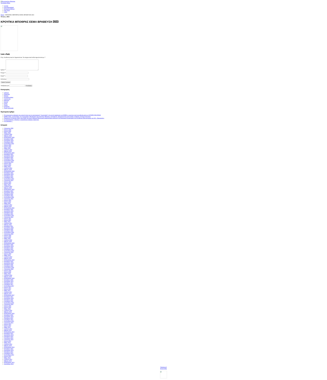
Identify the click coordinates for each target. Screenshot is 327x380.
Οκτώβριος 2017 (8, 284)
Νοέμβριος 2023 (8, 175)
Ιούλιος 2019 (7, 253)
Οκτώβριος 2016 (8, 301)
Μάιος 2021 (7, 221)
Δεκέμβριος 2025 (9, 140)
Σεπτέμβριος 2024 (9, 160)
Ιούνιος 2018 (7, 272)
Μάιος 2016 (7, 309)
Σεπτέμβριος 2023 (9, 178)
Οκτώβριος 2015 (8, 319)
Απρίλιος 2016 (8, 310)
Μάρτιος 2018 (8, 276)
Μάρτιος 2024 (8, 169)
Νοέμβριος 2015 (8, 318)
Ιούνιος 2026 (7, 131)
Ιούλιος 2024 (7, 163)
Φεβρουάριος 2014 (9, 347)
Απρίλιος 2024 (8, 168)
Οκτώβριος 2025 (8, 142)
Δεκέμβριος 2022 (9, 192)
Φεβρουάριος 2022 (9, 208)
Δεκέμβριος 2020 (9, 227)
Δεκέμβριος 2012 (9, 364)
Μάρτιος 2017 (8, 293)
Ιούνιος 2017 (7, 289)
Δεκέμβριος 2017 (9, 281)
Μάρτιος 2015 (8, 330)
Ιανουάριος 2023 (8, 191)
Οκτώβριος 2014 (8, 338)
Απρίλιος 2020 (8, 240)
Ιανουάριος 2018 (8, 279)
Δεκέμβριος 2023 (9, 174)
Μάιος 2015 (7, 327)
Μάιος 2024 (7, 166)
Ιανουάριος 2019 (8, 261)
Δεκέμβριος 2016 (9, 298)
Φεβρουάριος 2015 (9, 332)
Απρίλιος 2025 (8, 149)
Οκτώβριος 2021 (8, 214)
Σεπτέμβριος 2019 (9, 250)
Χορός (6, 105)
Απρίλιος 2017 (8, 292)
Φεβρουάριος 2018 (9, 278)
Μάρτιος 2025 (8, 151)
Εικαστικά (7, 94)
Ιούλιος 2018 (7, 270)
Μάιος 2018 (7, 273)
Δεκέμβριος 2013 (9, 350)
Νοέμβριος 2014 (8, 336)
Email (3, 76)
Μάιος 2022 (7, 203)
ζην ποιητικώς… (8, 121)
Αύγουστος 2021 (8, 217)
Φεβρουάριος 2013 (9, 362)
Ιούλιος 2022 (7, 200)
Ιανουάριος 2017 (8, 296)
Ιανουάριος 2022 (8, 209)
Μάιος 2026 (7, 133)
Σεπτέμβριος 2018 (9, 267)
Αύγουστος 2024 (8, 162)
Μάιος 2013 (7, 358)
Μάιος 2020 (7, 238)
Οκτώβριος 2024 (8, 159)
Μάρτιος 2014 (8, 345)
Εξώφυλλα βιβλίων (9, 9)
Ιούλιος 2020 (7, 235)
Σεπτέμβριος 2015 (9, 321)
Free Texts (7, 10)
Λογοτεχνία (7, 99)
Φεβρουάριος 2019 (9, 260)
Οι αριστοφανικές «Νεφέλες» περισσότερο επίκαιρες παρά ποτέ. (21, 119)
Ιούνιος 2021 (7, 220)
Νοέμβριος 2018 (8, 264)
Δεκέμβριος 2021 (9, 211)
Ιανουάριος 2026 (8, 139)
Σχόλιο (3, 70)
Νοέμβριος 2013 (8, 351)
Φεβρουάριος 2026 (9, 137)
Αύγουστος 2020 (8, 234)
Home (2, 15)
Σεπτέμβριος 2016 (9, 302)
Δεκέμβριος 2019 (9, 246)
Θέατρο (6, 96)
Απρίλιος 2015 (8, 328)
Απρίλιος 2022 (8, 204)
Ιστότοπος (3, 79)
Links (5, 12)
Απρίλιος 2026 (8, 134)
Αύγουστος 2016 (8, 304)
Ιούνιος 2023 (7, 183)
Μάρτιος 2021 (8, 224)
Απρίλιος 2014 (8, 344)
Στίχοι (5, 103)
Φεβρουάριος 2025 (9, 152)
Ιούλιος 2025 (7, 145)
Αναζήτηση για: (5, 85)
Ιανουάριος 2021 (8, 226)
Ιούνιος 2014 (7, 341)
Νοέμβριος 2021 (8, 212)
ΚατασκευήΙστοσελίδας (163, 367)
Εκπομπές (7, 106)
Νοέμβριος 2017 (8, 283)
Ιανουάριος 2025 (8, 154)
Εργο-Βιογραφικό (9, 7)
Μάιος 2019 (7, 255)
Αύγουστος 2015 (8, 322)
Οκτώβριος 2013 (8, 353)
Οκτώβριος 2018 (8, 266)
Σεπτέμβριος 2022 (9, 197)
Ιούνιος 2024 (7, 165)
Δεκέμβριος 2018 (9, 263)
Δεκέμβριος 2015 (9, 316)
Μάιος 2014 (7, 342)
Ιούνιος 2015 (7, 325)
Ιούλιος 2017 (7, 287)
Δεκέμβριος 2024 (9, 155)
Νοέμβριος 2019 (8, 247)
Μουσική (6, 100)
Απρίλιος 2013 (8, 359)
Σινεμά (6, 102)
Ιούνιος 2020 (7, 237)
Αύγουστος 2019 (8, 252)
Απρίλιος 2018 (8, 275)
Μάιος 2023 (7, 185)
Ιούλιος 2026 (7, 129)
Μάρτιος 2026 (8, 136)
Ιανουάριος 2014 (8, 348)
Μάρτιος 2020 (8, 241)
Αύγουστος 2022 (8, 198)
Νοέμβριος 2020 (8, 229)
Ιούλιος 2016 (7, 306)
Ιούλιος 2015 (7, 324)
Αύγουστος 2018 (8, 269)
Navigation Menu (5, 3)
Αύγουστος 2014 (8, 339)
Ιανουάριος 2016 (8, 315)
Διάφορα (6, 92)
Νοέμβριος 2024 (8, 157)
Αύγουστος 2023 (8, 180)
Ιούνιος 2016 (7, 307)
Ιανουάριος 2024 (8, 172)
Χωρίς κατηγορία (8, 108)
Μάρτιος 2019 (8, 258)
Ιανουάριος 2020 (8, 244)
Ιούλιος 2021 (7, 218)
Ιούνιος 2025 (7, 146)
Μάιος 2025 (7, 148)
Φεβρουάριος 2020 (9, 243)
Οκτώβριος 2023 (8, 177)
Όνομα (3, 72)
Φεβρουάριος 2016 (9, 313)
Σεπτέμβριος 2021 (9, 215)
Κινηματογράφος (8, 97)
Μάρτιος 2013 (8, 361)
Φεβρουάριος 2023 (9, 189)
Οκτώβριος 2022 (8, 195)
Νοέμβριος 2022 (8, 194)
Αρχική (6, 6)
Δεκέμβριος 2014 (9, 335)
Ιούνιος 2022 (7, 201)
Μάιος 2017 (7, 290)
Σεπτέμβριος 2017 (9, 286)
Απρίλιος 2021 (8, 223)
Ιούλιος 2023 (7, 182)
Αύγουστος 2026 (8, 128)
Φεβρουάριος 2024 (9, 171)
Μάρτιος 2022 (8, 206)
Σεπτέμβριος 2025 (9, 143)
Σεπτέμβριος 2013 (9, 355)
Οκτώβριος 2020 (8, 231)
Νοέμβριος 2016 (8, 299)
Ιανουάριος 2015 (8, 333)
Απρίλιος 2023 (8, 186)
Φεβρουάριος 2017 (9, 295)
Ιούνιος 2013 (7, 356)
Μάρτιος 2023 (8, 188)
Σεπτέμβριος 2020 (9, 232)
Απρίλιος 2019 (8, 257)
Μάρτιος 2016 (8, 312)
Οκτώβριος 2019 (8, 249)
